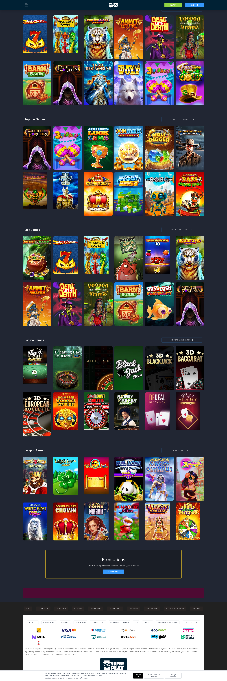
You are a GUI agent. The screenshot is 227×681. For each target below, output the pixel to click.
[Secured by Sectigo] (188, 637)
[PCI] (98, 637)
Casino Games (96, 608)
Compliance (61, 608)
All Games (78, 608)
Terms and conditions (167, 622)
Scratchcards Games (175, 608)
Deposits (65, 622)
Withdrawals (49, 622)
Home (28, 608)
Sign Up (195, 5)
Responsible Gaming (119, 622)
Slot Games (196, 608)
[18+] (38, 643)
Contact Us (80, 622)
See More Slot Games (181, 230)
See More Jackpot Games (182, 450)
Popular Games (152, 608)
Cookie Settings (191, 622)
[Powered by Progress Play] (68, 637)
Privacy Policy (98, 622)
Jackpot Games (115, 608)
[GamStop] (158, 637)
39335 (40, 654)
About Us (33, 622)
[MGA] (38, 637)
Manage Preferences (173, 676)
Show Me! (113, 571)
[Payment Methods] (38, 630)
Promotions (43, 608)
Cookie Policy (56, 678)
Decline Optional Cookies (154, 676)
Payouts (147, 622)
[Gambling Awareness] (128, 637)
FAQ (136, 622)
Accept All (138, 676)
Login (173, 5)
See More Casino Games (181, 340)
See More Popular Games (182, 119)
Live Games (133, 608)
